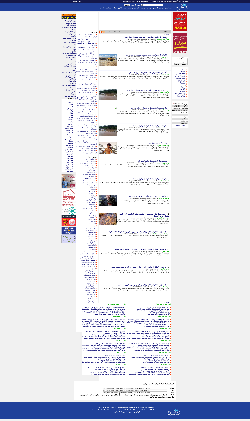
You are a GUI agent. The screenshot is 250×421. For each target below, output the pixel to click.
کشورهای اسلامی (91, 296)
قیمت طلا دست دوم (70, 23)
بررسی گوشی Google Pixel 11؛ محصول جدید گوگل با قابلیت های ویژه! (104, 350)
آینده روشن (70, 126)
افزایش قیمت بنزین (90, 277)
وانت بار (73, 70)
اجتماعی (149, 8)
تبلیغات (118, 364)
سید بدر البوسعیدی (90, 178)
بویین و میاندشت (91, 292)
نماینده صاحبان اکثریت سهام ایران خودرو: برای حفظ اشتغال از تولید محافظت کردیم (101, 309)
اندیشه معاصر (116, 316)
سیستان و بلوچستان (90, 275)
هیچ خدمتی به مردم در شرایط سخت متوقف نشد (155, 335)
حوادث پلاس (165, 127)
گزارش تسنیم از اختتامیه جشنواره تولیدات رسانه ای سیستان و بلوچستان (86, 127)
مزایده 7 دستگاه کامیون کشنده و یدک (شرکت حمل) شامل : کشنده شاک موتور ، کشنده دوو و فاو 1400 (140, 319)
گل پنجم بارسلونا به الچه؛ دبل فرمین (159, 312)
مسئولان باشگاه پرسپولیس (88, 253)
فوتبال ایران (92, 241)
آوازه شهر (70, 119)
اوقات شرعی (168, 1)
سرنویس (162, 352)
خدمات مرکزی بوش (70, 96)
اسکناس (70, 143)
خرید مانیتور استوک (70, 74)
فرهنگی (136, 8)
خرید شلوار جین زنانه (70, 31)
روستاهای (93, 198)
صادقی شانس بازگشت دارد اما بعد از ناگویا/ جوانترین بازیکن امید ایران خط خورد (102, 362)
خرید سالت (73, 83)
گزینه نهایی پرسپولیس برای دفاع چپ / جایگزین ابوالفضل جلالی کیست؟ (149, 374)
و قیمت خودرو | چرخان (113, 304)
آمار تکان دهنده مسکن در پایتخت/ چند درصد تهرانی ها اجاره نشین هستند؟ (104, 338)
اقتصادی (155, 8)
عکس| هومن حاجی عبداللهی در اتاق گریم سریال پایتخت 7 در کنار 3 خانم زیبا (103, 336)
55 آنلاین (166, 92)
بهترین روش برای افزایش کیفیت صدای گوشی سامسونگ (108, 347)
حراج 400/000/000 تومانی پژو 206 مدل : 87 (157, 326)
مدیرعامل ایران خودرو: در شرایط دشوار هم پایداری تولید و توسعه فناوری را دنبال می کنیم (99, 311)
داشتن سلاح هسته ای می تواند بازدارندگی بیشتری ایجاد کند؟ (152, 372)
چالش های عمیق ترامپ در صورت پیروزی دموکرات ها (154, 371)
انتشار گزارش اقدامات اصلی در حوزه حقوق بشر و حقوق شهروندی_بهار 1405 (147, 338)
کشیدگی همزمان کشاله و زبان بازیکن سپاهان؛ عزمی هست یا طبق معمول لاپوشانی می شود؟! (86, 49)
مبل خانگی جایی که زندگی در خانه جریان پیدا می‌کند (110, 369)
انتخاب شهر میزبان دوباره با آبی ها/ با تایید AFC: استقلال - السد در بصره (104, 357)
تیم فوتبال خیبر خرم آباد (89, 256)
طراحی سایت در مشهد (69, 38)
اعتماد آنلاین (69, 152)
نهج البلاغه (93, 187)
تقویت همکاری (91, 238)
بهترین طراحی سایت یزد (69, 72)
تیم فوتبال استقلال (90, 271)
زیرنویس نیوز (165, 145)
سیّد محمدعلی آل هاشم (89, 208)
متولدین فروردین (91, 286)
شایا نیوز (167, 198)
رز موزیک (73, 94)
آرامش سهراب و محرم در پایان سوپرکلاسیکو (157, 359)
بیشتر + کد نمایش (180, 125)
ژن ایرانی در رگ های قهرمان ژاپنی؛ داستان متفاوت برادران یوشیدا (150, 357)
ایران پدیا (73, 36)
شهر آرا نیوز (165, 39)
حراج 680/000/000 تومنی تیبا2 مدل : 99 (158, 324)
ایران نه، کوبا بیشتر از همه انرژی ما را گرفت (157, 355)
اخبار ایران (70, 134)
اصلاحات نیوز (69, 147)
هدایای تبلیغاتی (72, 81)
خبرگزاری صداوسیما (163, 233)
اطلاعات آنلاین (69, 149)
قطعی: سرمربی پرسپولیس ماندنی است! (113, 360)
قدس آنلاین (166, 74)
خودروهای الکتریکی (90, 273)
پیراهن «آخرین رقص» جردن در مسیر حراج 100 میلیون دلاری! (152, 331)
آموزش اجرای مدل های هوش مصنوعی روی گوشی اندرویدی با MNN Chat (103, 345)
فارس (167, 251)
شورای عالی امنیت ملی (89, 174)
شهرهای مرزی (91, 202)
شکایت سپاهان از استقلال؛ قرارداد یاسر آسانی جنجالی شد (153, 311)
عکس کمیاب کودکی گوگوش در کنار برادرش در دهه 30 (154, 345)
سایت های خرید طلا (70, 21)
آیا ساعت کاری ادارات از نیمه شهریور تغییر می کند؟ (110, 343)
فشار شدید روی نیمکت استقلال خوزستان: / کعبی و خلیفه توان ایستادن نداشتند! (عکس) (87, 138)
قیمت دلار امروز (71, 64)
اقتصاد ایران (69, 167)
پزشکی (130, 8)
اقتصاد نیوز (70, 171)
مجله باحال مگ (71, 25)
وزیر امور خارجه (91, 159)
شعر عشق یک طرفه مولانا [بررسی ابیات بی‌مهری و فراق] (108, 374)
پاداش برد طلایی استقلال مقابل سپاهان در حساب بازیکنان (153, 309)
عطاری (74, 51)
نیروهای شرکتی (91, 167)
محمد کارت (92, 213)
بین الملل (108, 8)
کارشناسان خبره (91, 299)
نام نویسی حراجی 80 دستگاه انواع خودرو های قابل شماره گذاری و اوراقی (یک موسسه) (144, 321)
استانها (102, 8)
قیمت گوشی (72, 34)
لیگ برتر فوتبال (91, 223)
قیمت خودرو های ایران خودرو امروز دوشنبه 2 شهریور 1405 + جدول (87, 62)
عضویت (75, 1)
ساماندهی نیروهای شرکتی (88, 260)
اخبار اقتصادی (69, 132)
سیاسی (161, 8)
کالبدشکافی (92, 217)
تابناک (167, 110)
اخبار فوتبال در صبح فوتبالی (163, 304)
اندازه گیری (92, 249)
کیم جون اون (92, 193)
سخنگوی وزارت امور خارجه (88, 163)
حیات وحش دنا (91, 185)
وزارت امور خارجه (90, 165)
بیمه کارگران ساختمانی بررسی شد (115, 333)
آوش (71, 121)
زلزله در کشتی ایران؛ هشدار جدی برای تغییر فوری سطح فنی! (152, 350)
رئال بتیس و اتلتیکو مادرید (88, 180)
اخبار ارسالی (69, 130)
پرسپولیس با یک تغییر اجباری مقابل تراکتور (157, 369)
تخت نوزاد (73, 40)
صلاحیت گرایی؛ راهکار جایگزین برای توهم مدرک (156, 336)
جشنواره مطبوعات (90, 290)
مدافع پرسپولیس (91, 301)
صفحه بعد (166, 34)
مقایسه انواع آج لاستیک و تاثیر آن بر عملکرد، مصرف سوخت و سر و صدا (104, 307)
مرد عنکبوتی (92, 247)
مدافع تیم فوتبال (91, 283)
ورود (80, 1)
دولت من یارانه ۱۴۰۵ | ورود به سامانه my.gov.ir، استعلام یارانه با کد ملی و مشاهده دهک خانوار (97, 326)
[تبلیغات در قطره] (69, 19)
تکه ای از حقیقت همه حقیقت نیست (115, 355)
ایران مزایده (161, 316)
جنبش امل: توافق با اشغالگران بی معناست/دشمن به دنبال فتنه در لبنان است (147, 333)
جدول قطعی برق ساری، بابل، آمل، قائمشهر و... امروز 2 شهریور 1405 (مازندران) (86, 56)
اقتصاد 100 (70, 158)
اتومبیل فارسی (69, 128)
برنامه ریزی (92, 176)
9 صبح (71, 106)
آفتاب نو (71, 117)
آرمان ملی (70, 109)
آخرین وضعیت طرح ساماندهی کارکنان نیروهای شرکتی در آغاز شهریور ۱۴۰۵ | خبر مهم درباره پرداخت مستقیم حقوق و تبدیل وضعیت (87, 321)
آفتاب (71, 115)
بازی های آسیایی (91, 225)
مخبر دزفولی (92, 219)
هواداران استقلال (91, 279)
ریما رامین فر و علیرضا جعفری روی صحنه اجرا (111, 359)
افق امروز (70, 154)
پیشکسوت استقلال (90, 288)
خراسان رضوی (91, 172)
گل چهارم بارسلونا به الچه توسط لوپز (159, 314)
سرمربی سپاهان (91, 236)
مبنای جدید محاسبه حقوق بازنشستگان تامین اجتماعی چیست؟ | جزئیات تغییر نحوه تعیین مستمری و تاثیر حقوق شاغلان (91, 323)
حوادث (114, 8)
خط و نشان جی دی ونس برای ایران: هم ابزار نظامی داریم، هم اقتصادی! (149, 343)
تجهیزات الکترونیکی (90, 268)
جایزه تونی (92, 206)
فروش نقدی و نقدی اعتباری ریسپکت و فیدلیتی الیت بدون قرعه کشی (105, 312)
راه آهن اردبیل (91, 210)
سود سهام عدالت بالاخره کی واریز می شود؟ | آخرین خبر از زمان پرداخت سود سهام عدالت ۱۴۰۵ (97, 319)
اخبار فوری (70, 137)
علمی (125, 8)
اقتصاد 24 (70, 160)
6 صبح (71, 104)
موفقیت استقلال (91, 294)
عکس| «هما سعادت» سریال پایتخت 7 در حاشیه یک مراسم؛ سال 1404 (105, 331)
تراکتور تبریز (92, 234)
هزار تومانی (92, 170)
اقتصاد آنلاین (69, 164)
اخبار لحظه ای (69, 139)
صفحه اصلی (185, 1)
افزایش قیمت (92, 245)
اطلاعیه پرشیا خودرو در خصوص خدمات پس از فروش (110, 314)
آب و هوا (175, 1)
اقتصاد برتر (92, 189)
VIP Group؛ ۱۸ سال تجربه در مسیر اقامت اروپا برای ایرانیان (107, 372)
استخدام (154, 1)
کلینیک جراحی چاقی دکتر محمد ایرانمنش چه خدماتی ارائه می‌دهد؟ (106, 367)
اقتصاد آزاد (117, 328)
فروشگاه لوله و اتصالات (69, 53)
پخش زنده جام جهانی (70, 55)
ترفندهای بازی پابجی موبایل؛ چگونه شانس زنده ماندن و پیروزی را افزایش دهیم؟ (102, 348)
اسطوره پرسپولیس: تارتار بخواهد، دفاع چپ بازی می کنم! (108, 335)
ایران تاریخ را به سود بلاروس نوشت (159, 360)
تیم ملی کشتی (91, 243)
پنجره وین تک (72, 62)
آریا (72, 111)
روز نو (163, 364)
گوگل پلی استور (91, 200)
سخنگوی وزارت (91, 161)
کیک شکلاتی (92, 204)
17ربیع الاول (92, 191)
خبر (180, 1)
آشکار (71, 113)
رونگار (118, 352)
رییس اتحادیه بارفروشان (89, 264)
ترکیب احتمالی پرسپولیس (88, 262)
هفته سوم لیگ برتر (90, 281)
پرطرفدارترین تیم (90, 195)
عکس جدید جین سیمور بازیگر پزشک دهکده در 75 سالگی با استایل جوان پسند (147, 347)
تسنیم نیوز (162, 328)
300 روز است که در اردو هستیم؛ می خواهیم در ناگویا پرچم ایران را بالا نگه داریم (86, 99)
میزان (167, 269)
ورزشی (143, 8)
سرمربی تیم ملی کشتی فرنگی (87, 251)
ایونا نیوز (162, 340)
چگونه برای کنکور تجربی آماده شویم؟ (114, 371)
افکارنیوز (70, 156)
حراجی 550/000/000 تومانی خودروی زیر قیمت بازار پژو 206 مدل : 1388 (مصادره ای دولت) (143, 323)
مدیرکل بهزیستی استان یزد (88, 182)
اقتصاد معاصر (69, 169)
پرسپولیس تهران (91, 230)
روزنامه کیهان (92, 232)
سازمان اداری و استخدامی (88, 258)
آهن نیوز (70, 124)
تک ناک (118, 340)
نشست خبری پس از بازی (88, 266)
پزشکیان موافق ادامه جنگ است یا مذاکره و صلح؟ (155, 367)
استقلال (71, 141)
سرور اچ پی (72, 59)
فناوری (120, 8)
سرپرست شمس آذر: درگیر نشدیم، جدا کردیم (156, 362)
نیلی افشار (92, 221)
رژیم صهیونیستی (91, 228)
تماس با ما (160, 1)
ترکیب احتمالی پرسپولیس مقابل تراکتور (158, 307)
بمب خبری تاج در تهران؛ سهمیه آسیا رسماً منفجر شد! (154, 348)
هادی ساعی (92, 215)
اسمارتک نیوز (69, 145)
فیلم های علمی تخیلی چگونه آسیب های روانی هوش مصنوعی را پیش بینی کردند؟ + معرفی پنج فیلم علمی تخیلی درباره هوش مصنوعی (86, 324)
